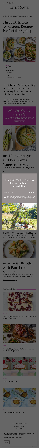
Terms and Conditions (16, 197)
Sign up (31, 192)
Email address (8, 193)
